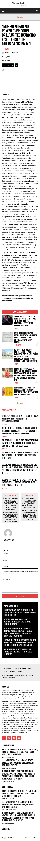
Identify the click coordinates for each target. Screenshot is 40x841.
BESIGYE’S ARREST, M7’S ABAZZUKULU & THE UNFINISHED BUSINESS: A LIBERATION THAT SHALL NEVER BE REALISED (19, 482)
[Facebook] (4, 65)
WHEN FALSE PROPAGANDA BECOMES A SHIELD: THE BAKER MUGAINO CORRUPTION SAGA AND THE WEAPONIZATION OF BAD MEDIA (20, 431)
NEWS (16, 328)
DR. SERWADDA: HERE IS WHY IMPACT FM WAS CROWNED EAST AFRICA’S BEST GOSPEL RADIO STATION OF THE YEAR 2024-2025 (20, 443)
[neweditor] (3, 53)
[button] (37, 10)
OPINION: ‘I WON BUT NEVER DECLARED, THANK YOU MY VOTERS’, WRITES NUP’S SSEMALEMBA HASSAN (20, 419)
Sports (17, 383)
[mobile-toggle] (3, 10)
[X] (8, 65)
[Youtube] (19, 738)
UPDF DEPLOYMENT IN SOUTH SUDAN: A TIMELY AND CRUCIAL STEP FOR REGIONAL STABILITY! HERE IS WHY (20, 455)
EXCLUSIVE (18, 345)
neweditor (15, 53)
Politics (5, 476)
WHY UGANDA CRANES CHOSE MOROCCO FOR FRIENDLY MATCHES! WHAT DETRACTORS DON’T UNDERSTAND (26, 391)
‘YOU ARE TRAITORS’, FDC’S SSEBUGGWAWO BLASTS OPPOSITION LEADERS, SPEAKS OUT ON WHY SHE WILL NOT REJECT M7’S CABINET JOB (29, 515)
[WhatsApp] (16, 65)
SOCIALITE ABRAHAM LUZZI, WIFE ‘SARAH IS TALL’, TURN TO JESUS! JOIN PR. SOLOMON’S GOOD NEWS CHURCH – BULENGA (25, 321)
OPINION (4, 424)
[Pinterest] (12, 65)
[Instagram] (9, 738)
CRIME (17, 364)
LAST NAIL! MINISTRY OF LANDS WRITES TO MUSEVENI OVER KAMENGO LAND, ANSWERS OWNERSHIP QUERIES (25, 337)
